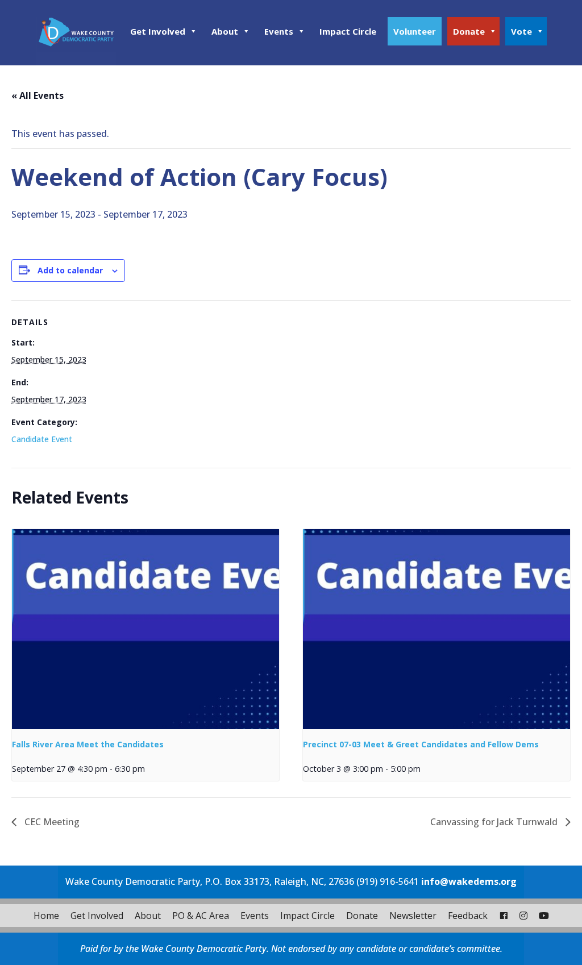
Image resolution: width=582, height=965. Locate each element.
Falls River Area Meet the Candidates (88, 744)
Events (278, 31)
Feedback (468, 915)
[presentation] (145, 629)
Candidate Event (41, 439)
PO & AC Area (200, 915)
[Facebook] (503, 915)
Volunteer (414, 31)
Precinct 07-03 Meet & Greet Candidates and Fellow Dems (421, 744)
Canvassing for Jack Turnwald (495, 822)
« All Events (37, 95)
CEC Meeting (51, 822)
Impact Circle (347, 31)
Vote (521, 31)
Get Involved (157, 31)
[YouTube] (544, 915)
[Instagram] (523, 915)
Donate (469, 31)
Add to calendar (70, 270)
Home (46, 915)
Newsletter (412, 915)
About (224, 31)
